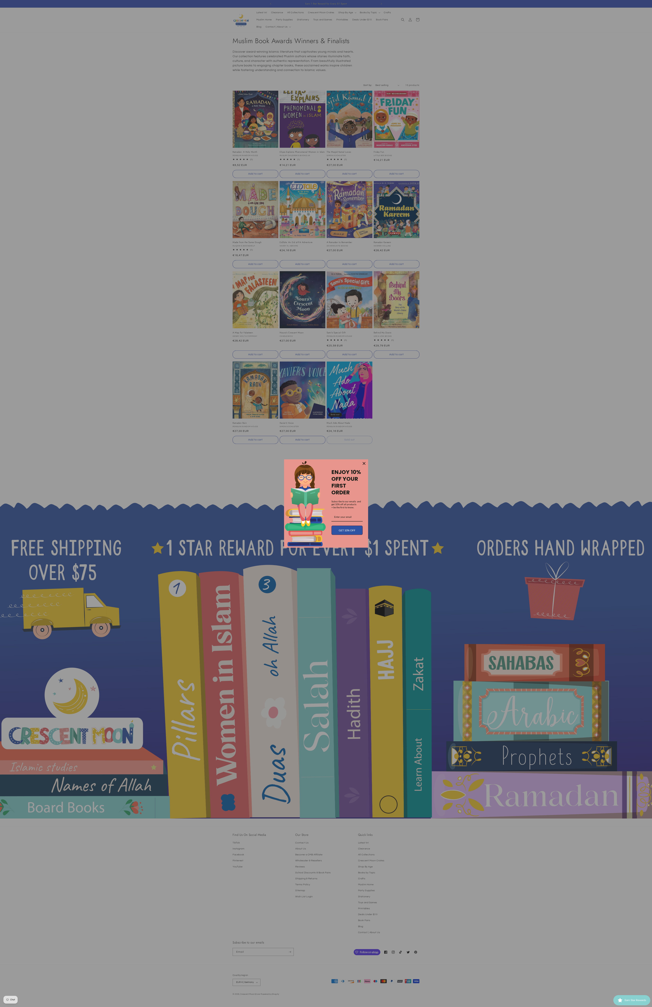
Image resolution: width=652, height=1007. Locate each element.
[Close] (364, 463)
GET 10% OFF (347, 530)
